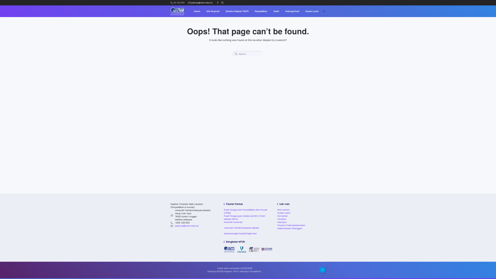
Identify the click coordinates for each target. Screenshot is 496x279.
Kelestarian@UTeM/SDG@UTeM (240, 233)
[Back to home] (177, 11)
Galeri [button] (276, 11)
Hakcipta (281, 222)
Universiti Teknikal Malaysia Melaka (241, 227)
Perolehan (282, 216)
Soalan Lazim (312, 11)
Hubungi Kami (292, 11)
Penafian (281, 219)
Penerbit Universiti (233, 222)
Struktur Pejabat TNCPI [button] (237, 11)
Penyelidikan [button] (261, 11)
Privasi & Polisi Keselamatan (291, 225)
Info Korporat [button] (212, 11)
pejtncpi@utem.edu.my (187, 225)
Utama (197, 11)
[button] (324, 11)
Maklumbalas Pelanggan (289, 228)
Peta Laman (283, 209)
